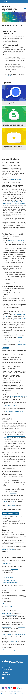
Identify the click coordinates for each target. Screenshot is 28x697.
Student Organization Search (10, 513)
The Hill (12, 501)
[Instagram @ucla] (5, 687)
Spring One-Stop (11, 319)
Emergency (3, 693)
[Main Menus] (24, 8)
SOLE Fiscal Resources (9, 606)
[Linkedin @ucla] (8, 687)
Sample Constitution (17, 341)
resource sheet (21, 627)
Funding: (5, 348)
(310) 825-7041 (5, 672)
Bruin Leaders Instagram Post (10, 582)
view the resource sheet (19, 634)
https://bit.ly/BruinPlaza (15, 179)
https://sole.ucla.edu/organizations (15, 240)
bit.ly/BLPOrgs (13, 493)
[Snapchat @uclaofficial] (20, 687)
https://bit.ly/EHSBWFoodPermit (17, 203)
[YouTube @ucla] (14, 687)
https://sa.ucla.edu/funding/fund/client (18, 396)
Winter (22, 318)
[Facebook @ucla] (2, 687)
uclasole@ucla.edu (12, 76)
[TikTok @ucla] (17, 687)
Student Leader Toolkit (11, 615)
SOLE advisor (14, 569)
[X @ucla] (11, 687)
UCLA (5, 1)
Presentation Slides (8, 577)
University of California (15, 691)
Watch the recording (6, 613)
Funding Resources (8, 603)
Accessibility (10, 693)
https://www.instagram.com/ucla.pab (14, 411)
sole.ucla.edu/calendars (8, 549)
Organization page (21, 344)
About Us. (22, 71)
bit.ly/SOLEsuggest (6, 563)
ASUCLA (5, 501)
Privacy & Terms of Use (19, 693)
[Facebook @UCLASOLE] (2, 677)
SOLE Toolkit (11, 505)
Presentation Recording (9, 580)
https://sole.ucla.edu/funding (10, 405)
